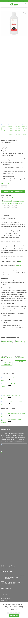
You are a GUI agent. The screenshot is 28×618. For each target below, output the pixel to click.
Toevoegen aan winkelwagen (13, 191)
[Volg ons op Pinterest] (13, 566)
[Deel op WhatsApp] (2, 206)
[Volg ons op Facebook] (2, 566)
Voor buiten (14, 197)
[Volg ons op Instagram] (5, 566)
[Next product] (2, 147)
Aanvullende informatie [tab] (8, 218)
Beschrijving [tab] (5, 215)
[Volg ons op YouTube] (16, 566)
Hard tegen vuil (21, 201)
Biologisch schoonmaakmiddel (15, 200)
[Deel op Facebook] (5, 206)
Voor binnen (9, 138)
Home (2, 138)
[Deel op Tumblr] (16, 206)
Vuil (21, 203)
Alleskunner (6, 200)
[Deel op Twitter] (8, 206)
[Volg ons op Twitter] (8, 566)
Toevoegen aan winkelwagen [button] (7, 363)
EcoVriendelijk (15, 201)
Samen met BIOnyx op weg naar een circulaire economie (14, 582)
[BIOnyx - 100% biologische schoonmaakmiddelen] (14, 5)
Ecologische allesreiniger (6, 201)
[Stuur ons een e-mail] (10, 566)
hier (19, 258)
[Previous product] (5, 147)
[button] (2, 5)
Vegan (18, 203)
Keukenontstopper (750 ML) (6, 358)
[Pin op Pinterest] (13, 206)
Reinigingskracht (13, 203)
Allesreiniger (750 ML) (20, 357)
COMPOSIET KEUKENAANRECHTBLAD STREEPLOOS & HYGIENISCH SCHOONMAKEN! (15, 577)
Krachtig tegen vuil (5, 203)
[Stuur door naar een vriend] (10, 206)
